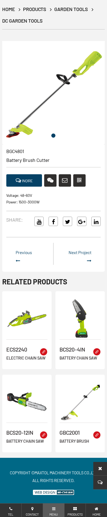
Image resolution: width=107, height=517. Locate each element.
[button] (53, 136)
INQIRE (27, 180)
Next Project (80, 252)
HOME (8, 9)
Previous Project (24, 259)
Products (34, 9)
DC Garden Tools (22, 21)
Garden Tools (71, 9)
